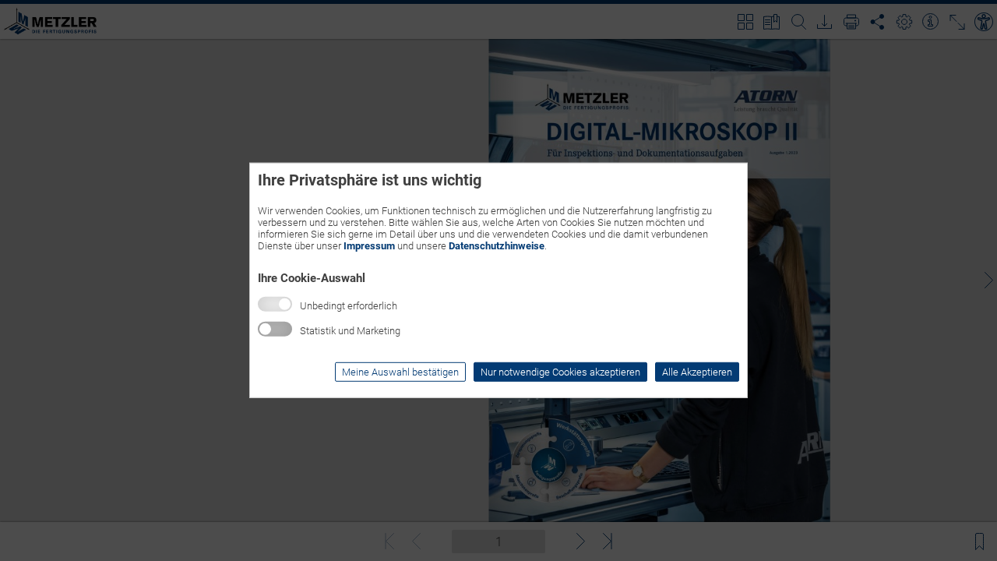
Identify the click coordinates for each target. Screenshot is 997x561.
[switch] (275, 329)
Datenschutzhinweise (496, 246)
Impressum (369, 246)
